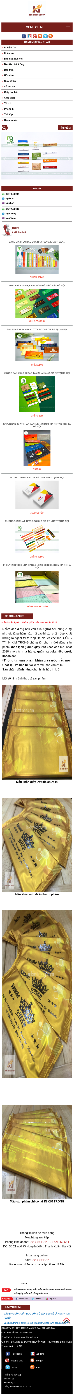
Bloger (39, 1360)
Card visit (9, 97)
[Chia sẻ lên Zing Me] (61, 1298)
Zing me (40, 1354)
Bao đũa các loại (13, 58)
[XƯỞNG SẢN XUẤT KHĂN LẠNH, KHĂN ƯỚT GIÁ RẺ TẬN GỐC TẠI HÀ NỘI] (37, 466)
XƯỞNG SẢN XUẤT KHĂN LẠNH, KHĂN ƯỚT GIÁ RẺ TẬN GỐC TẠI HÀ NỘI (37, 425)
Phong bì (9, 109)
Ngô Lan (10, 198)
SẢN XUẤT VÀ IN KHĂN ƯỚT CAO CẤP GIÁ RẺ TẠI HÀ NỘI (37, 329)
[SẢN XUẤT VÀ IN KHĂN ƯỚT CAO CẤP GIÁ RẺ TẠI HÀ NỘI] (37, 362)
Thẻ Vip (8, 114)
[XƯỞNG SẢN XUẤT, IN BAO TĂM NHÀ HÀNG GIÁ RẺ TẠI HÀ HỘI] (37, 413)
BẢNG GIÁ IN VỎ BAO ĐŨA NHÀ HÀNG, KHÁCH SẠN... (37, 242)
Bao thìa (8, 70)
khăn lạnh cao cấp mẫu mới (28, 1289)
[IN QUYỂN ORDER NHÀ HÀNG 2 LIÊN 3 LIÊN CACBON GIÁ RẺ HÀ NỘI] (37, 603)
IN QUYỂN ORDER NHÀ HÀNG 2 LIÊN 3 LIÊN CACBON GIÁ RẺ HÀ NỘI (37, 566)
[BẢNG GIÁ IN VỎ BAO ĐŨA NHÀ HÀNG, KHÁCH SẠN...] (37, 274)
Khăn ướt (9, 53)
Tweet (24, 1283)
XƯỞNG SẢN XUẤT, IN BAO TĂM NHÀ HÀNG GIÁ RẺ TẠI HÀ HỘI (37, 373)
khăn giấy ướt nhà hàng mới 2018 (31, 1293)
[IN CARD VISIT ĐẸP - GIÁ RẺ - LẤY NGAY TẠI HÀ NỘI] (37, 510)
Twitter (14, 1367)
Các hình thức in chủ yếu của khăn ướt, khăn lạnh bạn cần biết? (36, 1323)
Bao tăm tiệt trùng (14, 64)
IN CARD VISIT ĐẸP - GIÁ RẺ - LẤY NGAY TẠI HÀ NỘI (37, 477)
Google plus (17, 1360)
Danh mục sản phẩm (37, 42)
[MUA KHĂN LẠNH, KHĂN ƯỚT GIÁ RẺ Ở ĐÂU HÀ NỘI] (37, 318)
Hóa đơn (9, 75)
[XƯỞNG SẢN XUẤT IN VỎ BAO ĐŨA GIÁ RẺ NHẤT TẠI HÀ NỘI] (37, 554)
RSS (38, 1367)
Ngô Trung (11, 213)
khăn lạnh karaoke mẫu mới (57, 1289)
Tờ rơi (7, 103)
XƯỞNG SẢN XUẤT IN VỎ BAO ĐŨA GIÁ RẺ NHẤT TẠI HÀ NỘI (37, 521)
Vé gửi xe (9, 86)
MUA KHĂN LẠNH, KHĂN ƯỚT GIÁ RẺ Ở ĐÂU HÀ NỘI (37, 285)
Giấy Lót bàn (11, 92)
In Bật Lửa (10, 47)
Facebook (17, 1354)
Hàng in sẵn (10, 120)
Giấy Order (10, 81)
